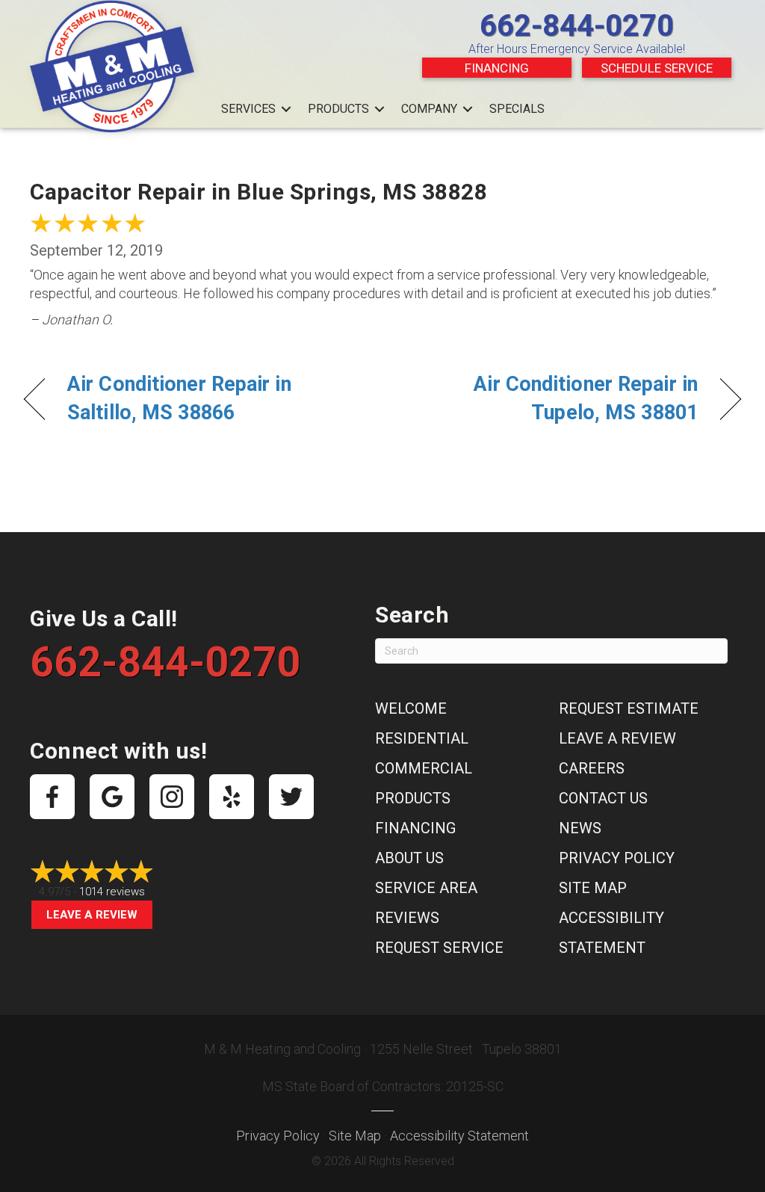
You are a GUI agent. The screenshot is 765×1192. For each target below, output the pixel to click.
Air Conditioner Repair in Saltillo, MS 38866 (179, 398)
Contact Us (603, 798)
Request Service (439, 948)
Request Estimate (629, 708)
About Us (409, 858)
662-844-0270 (577, 25)
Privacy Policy (617, 858)
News (580, 828)
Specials (517, 109)
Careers (592, 768)
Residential (421, 738)
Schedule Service (657, 68)
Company (429, 109)
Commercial (423, 768)
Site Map (593, 888)
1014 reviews (112, 891)
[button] (286, 109)
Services (248, 109)
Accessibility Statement (459, 1135)
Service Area (426, 888)
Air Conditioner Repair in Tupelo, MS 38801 (550, 398)
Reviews (407, 918)
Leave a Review (91, 914)
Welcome (411, 708)
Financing (497, 68)
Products (338, 109)
